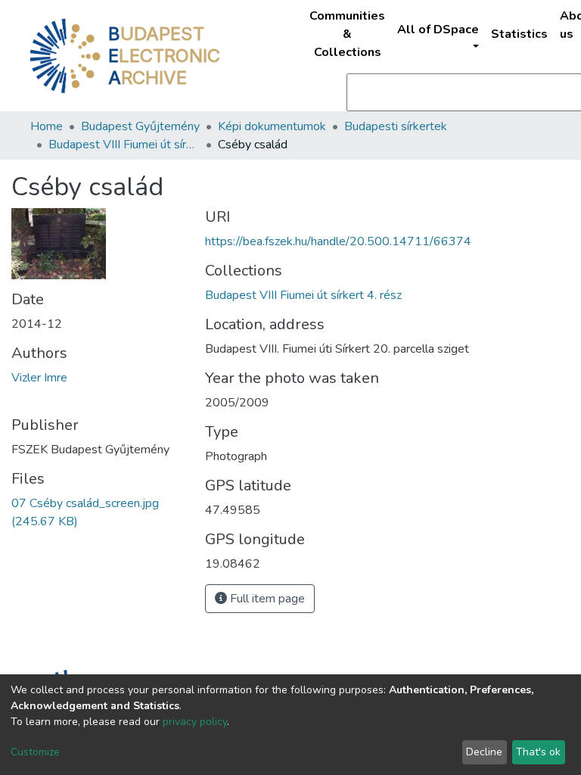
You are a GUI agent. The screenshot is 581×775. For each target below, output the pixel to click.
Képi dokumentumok (272, 126)
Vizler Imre (39, 377)
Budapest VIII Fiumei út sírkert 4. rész (124, 144)
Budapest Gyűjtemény (140, 126)
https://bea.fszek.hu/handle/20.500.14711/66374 (338, 241)
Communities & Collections (347, 34)
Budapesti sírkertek (395, 126)
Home (46, 126)
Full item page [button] (266, 598)
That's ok (538, 752)
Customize (35, 752)
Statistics (519, 34)
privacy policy (195, 721)
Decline (484, 752)
